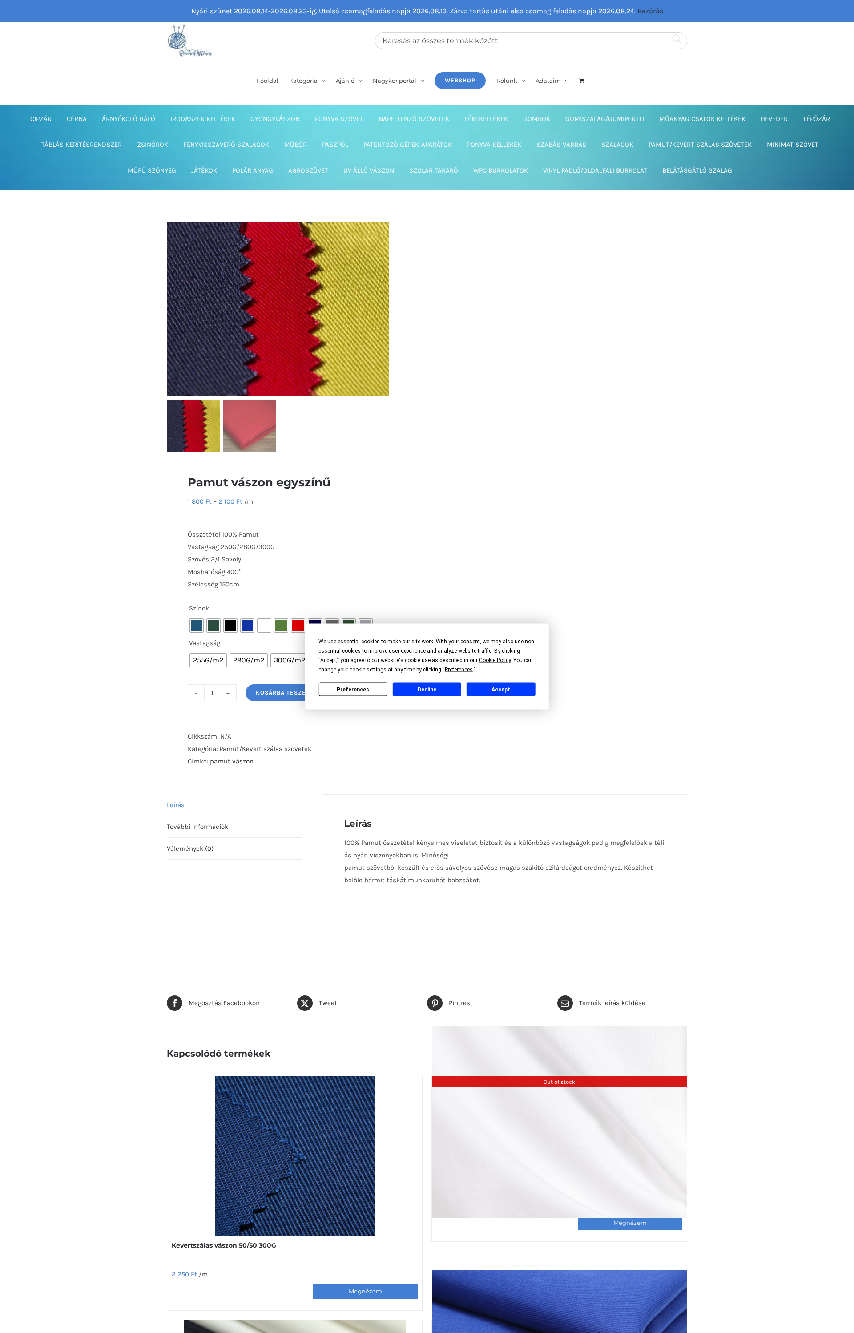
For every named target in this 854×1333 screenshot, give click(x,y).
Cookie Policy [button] (495, 660)
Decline (427, 689)
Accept (500, 689)
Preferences (353, 689)
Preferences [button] (459, 669)
